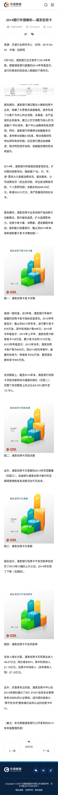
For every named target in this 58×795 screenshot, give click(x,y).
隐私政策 (19, 790)
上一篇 (12, 750)
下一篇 (46, 750)
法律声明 (29, 790)
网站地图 (39, 790)
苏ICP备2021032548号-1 (36, 784)
